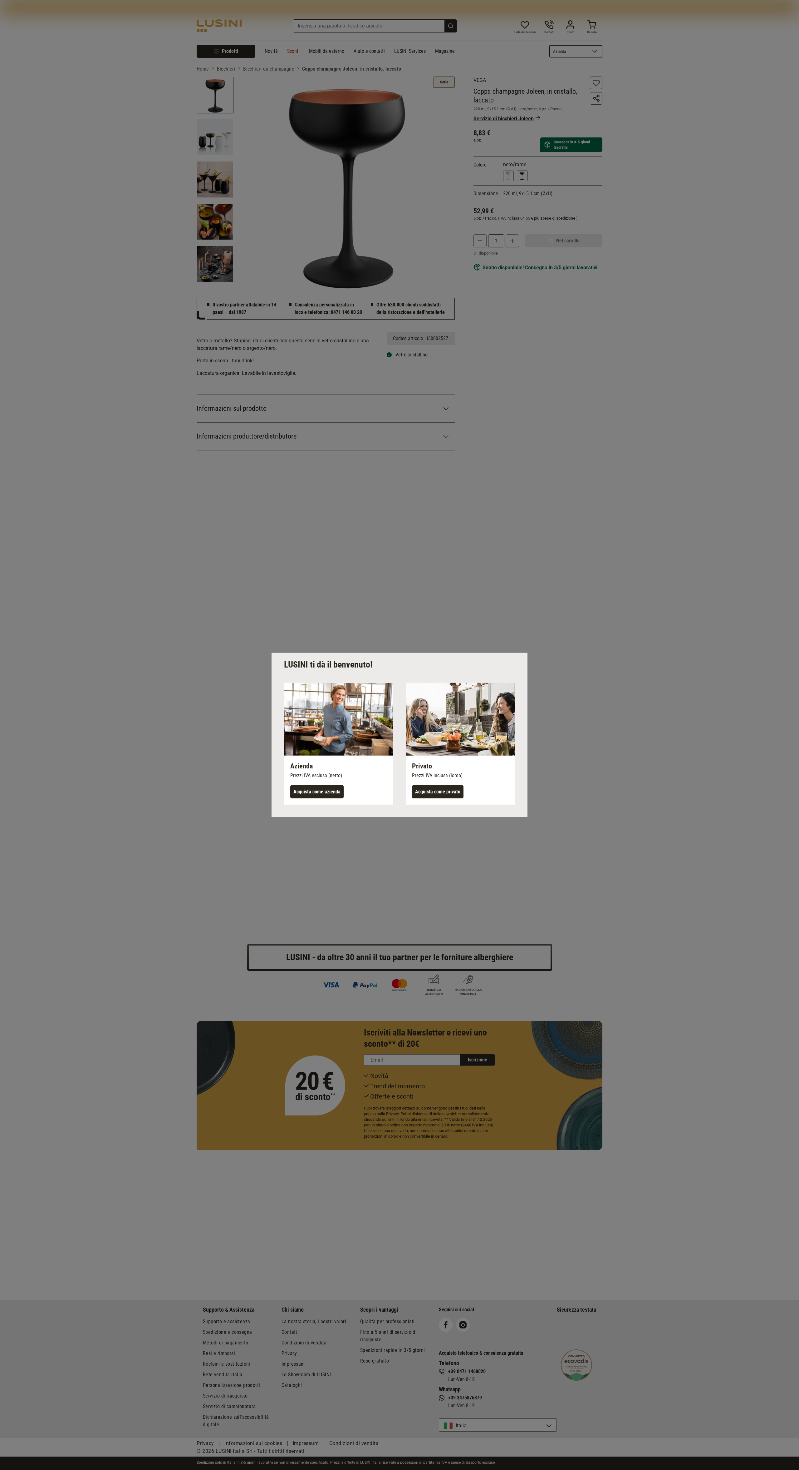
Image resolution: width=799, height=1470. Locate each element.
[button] (338, 744)
